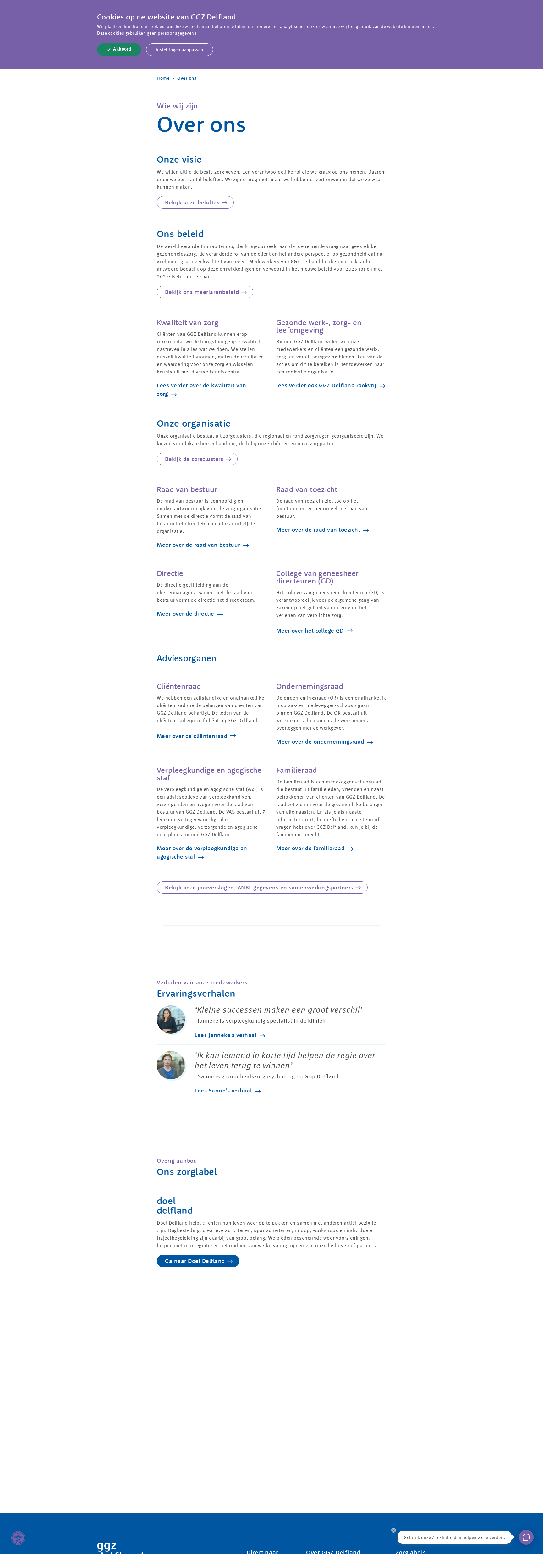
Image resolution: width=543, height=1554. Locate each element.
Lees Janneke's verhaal (225, 1034)
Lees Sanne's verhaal (223, 1090)
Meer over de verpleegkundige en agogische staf (202, 852)
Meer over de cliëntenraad (192, 736)
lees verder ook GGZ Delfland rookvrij (326, 385)
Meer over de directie (185, 613)
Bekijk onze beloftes (192, 202)
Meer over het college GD (310, 630)
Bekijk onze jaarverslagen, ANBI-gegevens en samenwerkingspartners (259, 887)
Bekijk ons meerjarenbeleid (202, 292)
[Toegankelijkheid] (18, 1538)
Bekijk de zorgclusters (194, 458)
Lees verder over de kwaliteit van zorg (201, 389)
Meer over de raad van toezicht (318, 529)
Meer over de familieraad (310, 848)
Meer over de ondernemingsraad (320, 741)
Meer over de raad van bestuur (198, 544)
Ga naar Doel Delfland (195, 1260)
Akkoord (122, 49)
